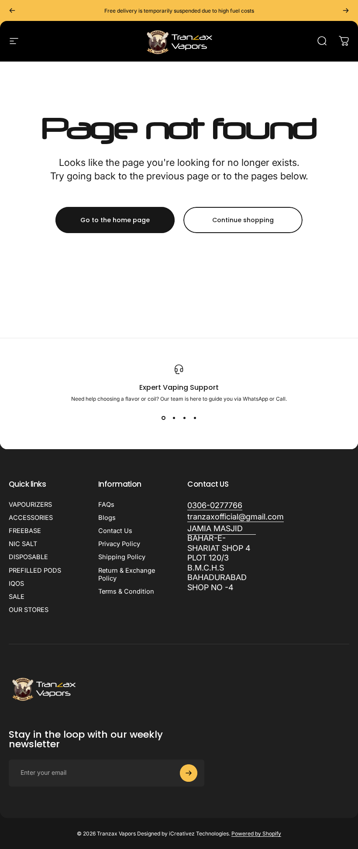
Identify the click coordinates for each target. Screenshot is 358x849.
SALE (16, 597)
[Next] (345, 10)
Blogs (107, 518)
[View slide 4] (194, 417)
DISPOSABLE (28, 557)
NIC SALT (23, 544)
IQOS (16, 584)
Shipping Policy (121, 557)
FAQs (106, 505)
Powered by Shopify (256, 833)
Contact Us (115, 531)
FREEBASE (25, 531)
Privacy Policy (119, 544)
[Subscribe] (188, 773)
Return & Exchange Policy (126, 574)
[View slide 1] (163, 417)
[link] (221, 558)
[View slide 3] (184, 417)
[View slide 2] (174, 417)
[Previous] (12, 10)
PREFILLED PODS (35, 570)
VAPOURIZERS (30, 505)
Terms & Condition (126, 591)
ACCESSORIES (31, 518)
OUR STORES (28, 610)
